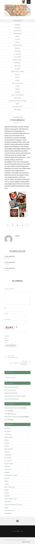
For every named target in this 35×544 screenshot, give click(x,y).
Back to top (25, 542)
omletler (17, 80)
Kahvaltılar (17, 63)
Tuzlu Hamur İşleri (17, 106)
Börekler (17, 36)
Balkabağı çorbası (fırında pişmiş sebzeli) (14, 396)
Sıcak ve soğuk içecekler (17, 95)
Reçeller (17, 86)
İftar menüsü (9, 256)
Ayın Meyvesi (17, 30)
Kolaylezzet (13, 414)
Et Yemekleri (17, 51)
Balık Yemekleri (17, 33)
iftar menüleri (17, 57)
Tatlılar (17, 104)
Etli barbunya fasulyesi (10, 390)
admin (17, 236)
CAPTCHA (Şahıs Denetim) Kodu (6, 339)
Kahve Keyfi (17, 66)
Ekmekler (17, 48)
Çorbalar (17, 42)
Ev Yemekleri (17, 54)
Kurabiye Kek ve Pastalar (17, 71)
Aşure (6, 419)
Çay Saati (17, 39)
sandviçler (17, 92)
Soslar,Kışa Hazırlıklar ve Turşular (17, 101)
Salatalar (17, 89)
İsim (5, 307)
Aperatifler (17, 25)
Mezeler (17, 77)
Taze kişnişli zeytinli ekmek (11, 387)
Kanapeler (17, 68)
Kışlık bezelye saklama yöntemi (12, 408)
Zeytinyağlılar (17, 109)
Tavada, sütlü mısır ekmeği (11, 399)
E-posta (6, 313)
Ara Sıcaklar (17, 28)
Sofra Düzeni (17, 98)
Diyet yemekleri (17, 45)
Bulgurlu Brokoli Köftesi (10, 393)
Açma (5, 411)
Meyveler (17, 74)
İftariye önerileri (17, 60)
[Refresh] (16, 327)
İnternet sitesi (7, 319)
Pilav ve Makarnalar (17, 83)
